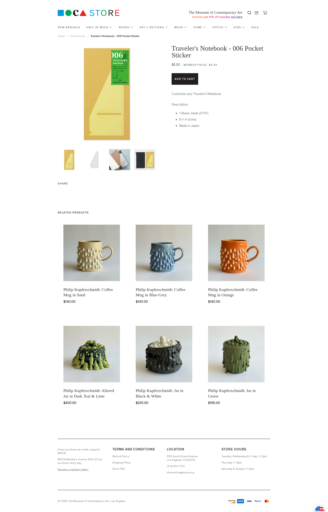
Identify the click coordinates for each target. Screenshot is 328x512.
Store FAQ (118, 468)
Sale (255, 27)
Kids (237, 27)
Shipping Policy (121, 462)
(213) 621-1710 (176, 466)
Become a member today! (73, 469)
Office (218, 27)
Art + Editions (152, 27)
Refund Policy (120, 456)
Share (63, 183)
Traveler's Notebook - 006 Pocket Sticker (115, 36)
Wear (178, 27)
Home (197, 27)
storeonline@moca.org (180, 472)
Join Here (236, 17)
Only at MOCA (97, 27)
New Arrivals (69, 27)
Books (124, 27)
